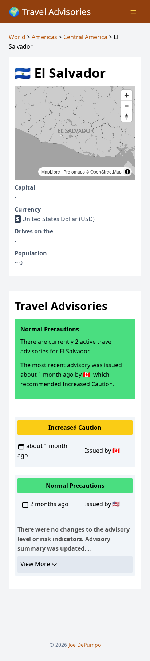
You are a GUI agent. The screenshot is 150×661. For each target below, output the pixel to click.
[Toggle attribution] (127, 171)
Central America (85, 37)
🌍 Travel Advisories (50, 11)
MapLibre (50, 171)
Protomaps (74, 171)
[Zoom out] (126, 105)
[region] (75, 133)
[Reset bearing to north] (126, 116)
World (17, 37)
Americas (44, 37)
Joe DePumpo (84, 644)
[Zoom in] (126, 95)
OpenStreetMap (106, 171)
